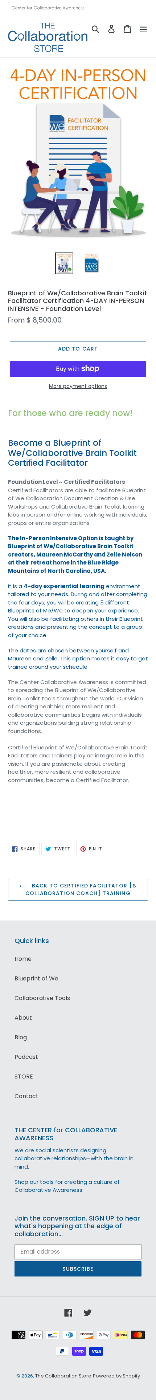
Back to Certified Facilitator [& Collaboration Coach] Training (81, 889)
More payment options (78, 386)
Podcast (26, 1057)
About (23, 1017)
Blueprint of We (36, 978)
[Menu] (143, 29)
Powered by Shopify (116, 1375)
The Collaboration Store (63, 1375)
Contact (26, 1096)
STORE (24, 1076)
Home (23, 959)
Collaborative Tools (42, 998)
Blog (21, 1037)
